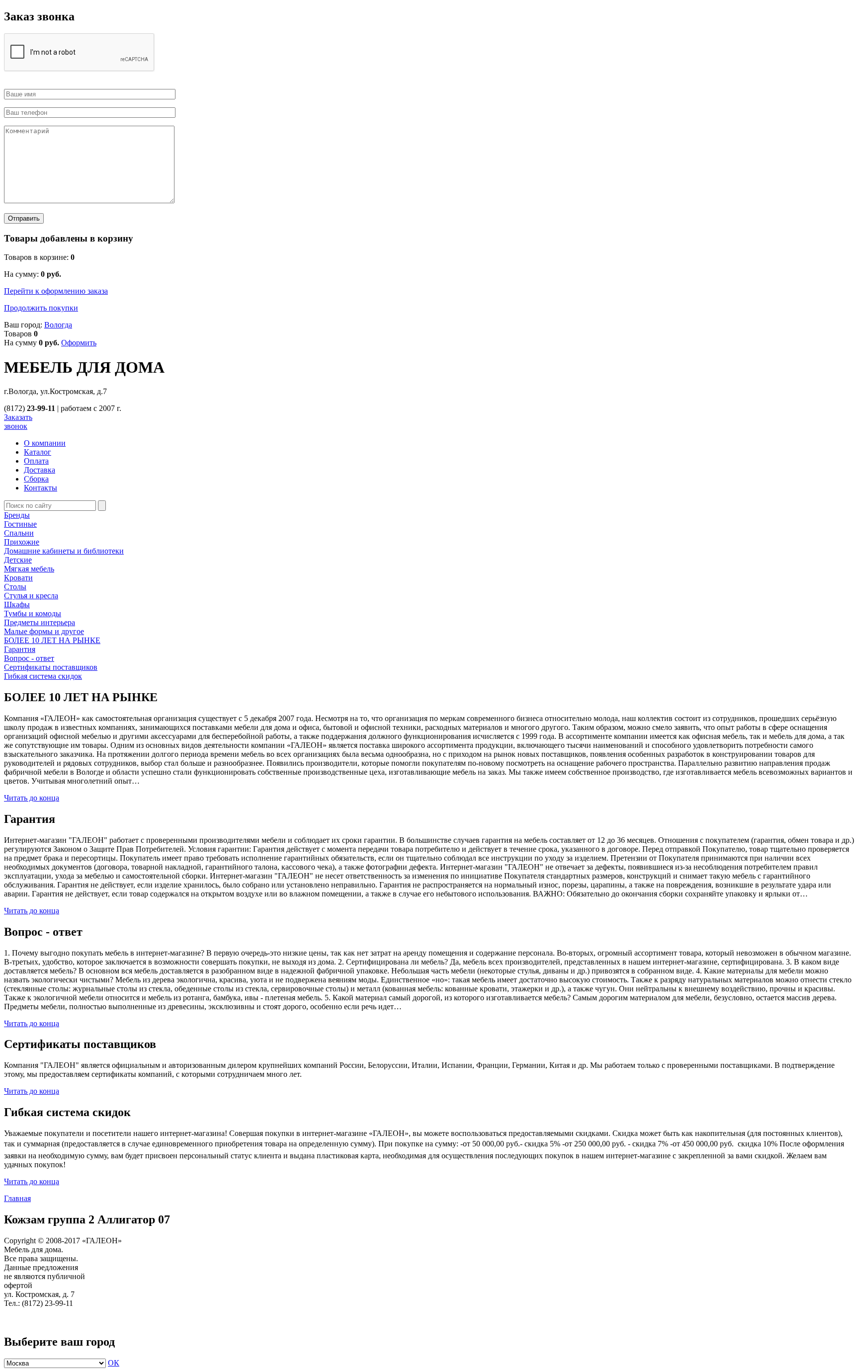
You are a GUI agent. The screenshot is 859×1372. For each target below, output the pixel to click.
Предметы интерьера (39, 622)
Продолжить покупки (41, 308)
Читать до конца (31, 798)
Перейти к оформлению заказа (56, 291)
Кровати (18, 577)
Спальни (19, 533)
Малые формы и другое (44, 631)
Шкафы (17, 604)
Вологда (58, 325)
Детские (18, 560)
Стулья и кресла (31, 595)
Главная (17, 1198)
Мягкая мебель (29, 569)
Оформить (78, 342)
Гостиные (20, 524)
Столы (15, 586)
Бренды (17, 515)
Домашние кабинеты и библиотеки (64, 551)
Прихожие (21, 542)
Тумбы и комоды (32, 613)
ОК (113, 1363)
